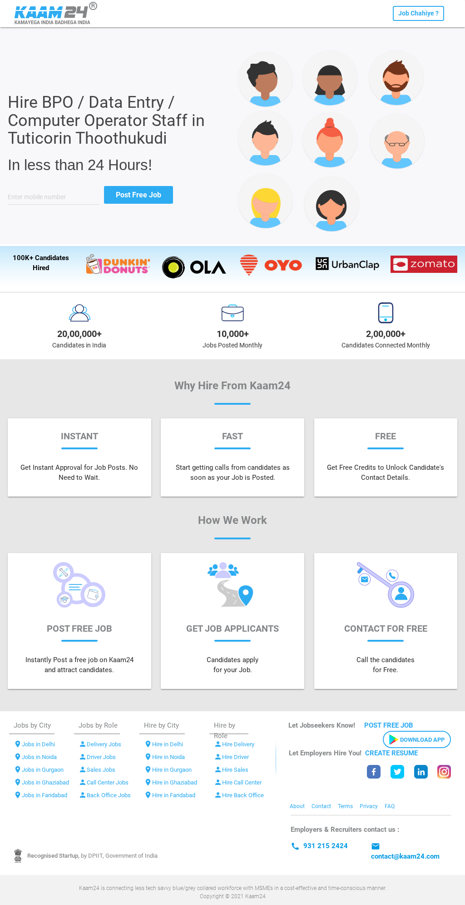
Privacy (369, 806)
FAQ (390, 806)
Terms (345, 806)
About (297, 806)
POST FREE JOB (388, 725)
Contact (321, 806)
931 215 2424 (319, 846)
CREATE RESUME (391, 753)
